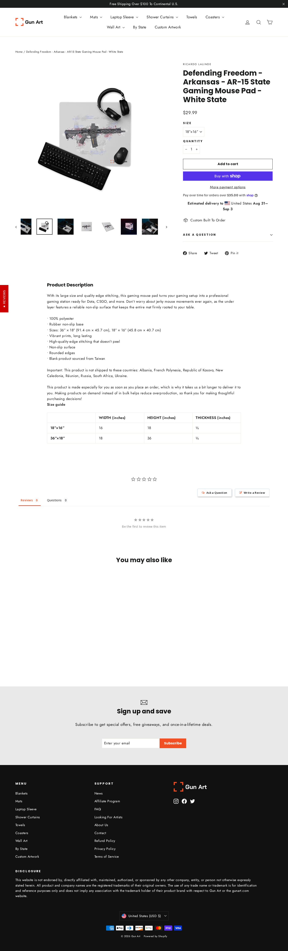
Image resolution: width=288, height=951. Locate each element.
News (98, 793)
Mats (94, 17)
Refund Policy (104, 840)
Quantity (193, 141)
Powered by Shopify (155, 936)
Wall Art (114, 27)
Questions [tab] (54, 500)
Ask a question (199, 235)
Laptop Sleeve (122, 17)
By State (139, 27)
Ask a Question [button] (216, 493)
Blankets (71, 17)
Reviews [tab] (27, 500)
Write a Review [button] (254, 493)
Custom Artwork (168, 27)
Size (187, 123)
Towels (191, 17)
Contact (100, 833)
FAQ (97, 809)
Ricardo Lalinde (197, 64)
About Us (101, 825)
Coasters (213, 17)
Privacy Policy (105, 848)
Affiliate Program (107, 801)
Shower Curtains (161, 17)
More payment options (228, 187)
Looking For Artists (108, 817)
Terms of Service (106, 856)
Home (19, 52)
